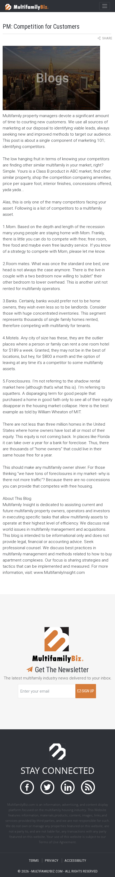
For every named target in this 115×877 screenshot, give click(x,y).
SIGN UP (87, 691)
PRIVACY (51, 861)
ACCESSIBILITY (75, 861)
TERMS (34, 861)
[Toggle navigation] (104, 6)
